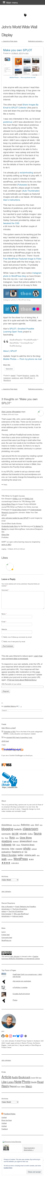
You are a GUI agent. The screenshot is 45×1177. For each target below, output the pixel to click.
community (6, 833)
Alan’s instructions (11, 199)
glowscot (16, 841)
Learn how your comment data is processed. (22, 657)
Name (4, 614)
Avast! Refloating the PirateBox (25, 906)
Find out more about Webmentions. (22, 680)
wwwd (13, 375)
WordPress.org (6, 940)
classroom (30, 828)
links (12, 848)
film (3, 838)
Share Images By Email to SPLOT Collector (20, 106)
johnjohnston (6, 909)
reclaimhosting (26, 172)
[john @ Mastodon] (21, 1036)
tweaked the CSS (11, 223)
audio (32, 825)
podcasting (6, 851)
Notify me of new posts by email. (14, 641)
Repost (13, 1086)
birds (41, 825)
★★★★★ (15, 863)
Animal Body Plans (8, 504)
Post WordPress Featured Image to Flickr (22, 258)
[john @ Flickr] (14, 1036)
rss (25, 851)
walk (4, 859)
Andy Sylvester (6, 914)
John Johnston (6, 891)
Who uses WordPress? (21, 914)
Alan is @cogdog (7, 906)
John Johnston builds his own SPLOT (15, 518)
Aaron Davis (16, 825)
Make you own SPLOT (17, 50)
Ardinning (25, 824)
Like (4, 1082)
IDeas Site (5, 534)
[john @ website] (25, 1036)
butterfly (18, 829)
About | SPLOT (10, 350)
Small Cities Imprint (19, 509)
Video (23, 1086)
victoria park (30, 854)
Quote (34, 1082)
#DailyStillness (7, 825)
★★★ (31, 859)
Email (4, 621)
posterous (7, 121)
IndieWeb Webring (10, 706)
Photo (26, 1081)
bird (37, 824)
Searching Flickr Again (9, 41)
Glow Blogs (26, 837)
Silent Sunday (9, 855)
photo (27, 848)
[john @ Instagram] (10, 1036)
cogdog (32, 375)
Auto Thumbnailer (31, 190)
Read (40, 1082)
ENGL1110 (17, 498)
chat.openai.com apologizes (22, 981)
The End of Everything (19, 909)
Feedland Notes (9, 1114)
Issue (40, 1078)
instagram (7, 378)
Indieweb (6, 844)
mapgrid (18, 848)
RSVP (18, 1087)
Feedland (5, 1129)
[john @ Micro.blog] (6, 1036)
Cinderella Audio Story (10, 526)
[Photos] (23, 998)
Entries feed (5, 935)
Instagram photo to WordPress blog (22, 274)
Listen (10, 1082)
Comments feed (7, 937)
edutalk (23, 833)
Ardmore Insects (17, 916)
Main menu (12, 2)
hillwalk (35, 841)
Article (6, 1076)
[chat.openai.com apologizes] (23, 979)
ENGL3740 (29, 498)
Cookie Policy (8, 1168)
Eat (37, 1077)
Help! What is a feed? (9, 728)
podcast (34, 849)
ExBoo (30, 834)
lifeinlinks (5, 848)
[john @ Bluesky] (18, 1036)
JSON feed (5, 741)
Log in (4, 932)
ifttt (37, 375)
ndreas (4, 911)
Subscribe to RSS (10, 731)
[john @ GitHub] (3, 1036)
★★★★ (6, 862)
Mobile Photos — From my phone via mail (23, 77)
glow (17, 838)
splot (21, 378)
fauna (38, 833)
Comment (5, 590)
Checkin (33, 1078)
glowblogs (7, 841)
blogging (26, 375)
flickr (6, 838)
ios (13, 844)
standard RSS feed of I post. (19, 737)
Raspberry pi (17, 851)
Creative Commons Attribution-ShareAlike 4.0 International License (21, 957)
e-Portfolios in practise (20, 987)
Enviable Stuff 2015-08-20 (21, 994)
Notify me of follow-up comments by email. (17, 637)
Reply (5, 484)
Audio (15, 1077)
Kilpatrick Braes (27, 844)
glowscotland (26, 841)
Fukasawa (22, 184)
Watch (29, 1086)
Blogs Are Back (7, 1120)
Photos (15, 1000)
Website (4, 629)
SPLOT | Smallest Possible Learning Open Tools (18, 330)
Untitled (4, 1117)
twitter (20, 854)
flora (12, 837)
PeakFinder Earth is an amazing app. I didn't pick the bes (27, 975)
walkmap (10, 859)
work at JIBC (6, 544)
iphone (18, 845)
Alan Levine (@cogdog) (11, 411)
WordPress (28, 378)
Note (17, 1081)
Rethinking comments (36, 41)
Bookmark (24, 1077)
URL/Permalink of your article (11, 684)
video (38, 855)
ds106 (15, 833)
